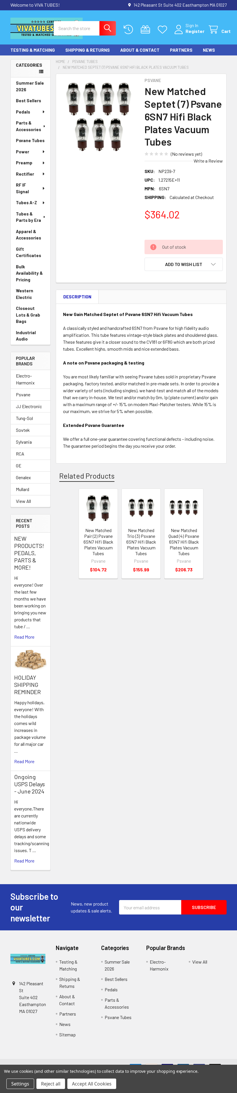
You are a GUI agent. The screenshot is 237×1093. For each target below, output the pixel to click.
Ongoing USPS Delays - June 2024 (29, 784)
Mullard (22, 489)
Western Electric (24, 294)
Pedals (23, 111)
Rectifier (25, 173)
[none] (99, 116)
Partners (181, 50)
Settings (20, 1084)
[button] (184, 264)
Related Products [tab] (86, 475)
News (209, 50)
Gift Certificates (28, 252)
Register (195, 31)
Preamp (24, 162)
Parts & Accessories (28, 126)
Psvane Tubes (30, 140)
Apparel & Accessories (28, 235)
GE (18, 465)
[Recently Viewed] (129, 29)
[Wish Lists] (164, 29)
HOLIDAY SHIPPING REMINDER (27, 684)
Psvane (23, 394)
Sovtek (23, 430)
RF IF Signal (22, 188)
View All (23, 501)
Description (77, 296)
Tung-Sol (24, 418)
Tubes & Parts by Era (28, 217)
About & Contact (140, 50)
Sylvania (24, 442)
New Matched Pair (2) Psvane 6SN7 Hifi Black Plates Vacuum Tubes (98, 541)
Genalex (23, 477)
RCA (20, 453)
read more (24, 637)
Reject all (50, 1084)
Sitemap (67, 1034)
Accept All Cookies (92, 1084)
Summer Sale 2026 (30, 86)
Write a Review (208, 160)
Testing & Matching (32, 50)
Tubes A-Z (26, 202)
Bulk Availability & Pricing (29, 273)
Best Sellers (28, 100)
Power (22, 151)
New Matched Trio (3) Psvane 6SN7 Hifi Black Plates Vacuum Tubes (141, 541)
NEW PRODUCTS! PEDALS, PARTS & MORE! (29, 553)
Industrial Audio (26, 336)
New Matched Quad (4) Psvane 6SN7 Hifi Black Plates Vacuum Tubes (184, 541)
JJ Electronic (29, 406)
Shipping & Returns (87, 50)
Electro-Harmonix (25, 379)
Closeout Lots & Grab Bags (28, 315)
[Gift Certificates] (146, 29)
